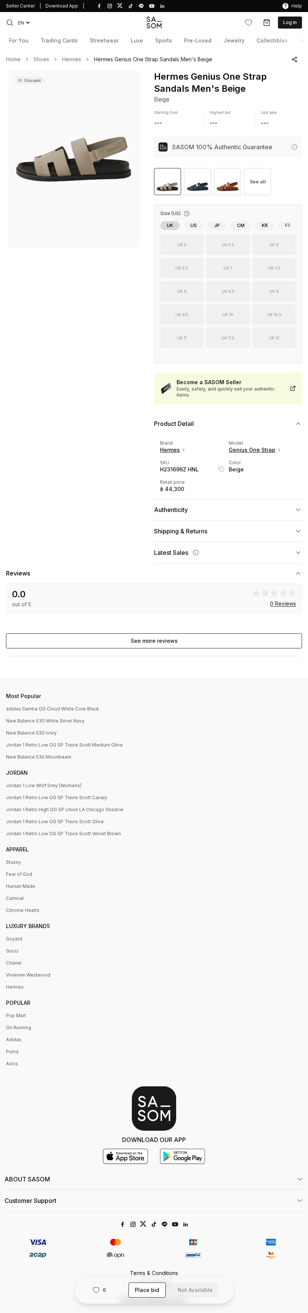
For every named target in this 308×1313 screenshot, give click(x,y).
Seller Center (20, 6)
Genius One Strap (252, 450)
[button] (10, 22)
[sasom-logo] (154, 22)
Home (13, 59)
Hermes (71, 59)
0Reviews (283, 604)
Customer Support (30, 1200)
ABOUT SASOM (27, 1179)
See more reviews (154, 641)
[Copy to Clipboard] (221, 469)
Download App (61, 6)
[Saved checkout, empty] (266, 22)
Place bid (147, 1290)
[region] (74, 159)
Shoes (41, 59)
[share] (294, 59)
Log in (290, 22)
